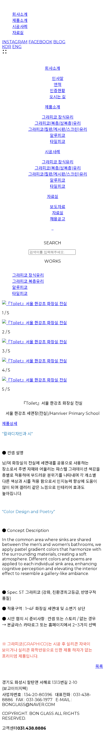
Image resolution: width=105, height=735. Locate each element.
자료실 (18, 32)
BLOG (59, 41)
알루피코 (57, 135)
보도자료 (57, 206)
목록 (99, 666)
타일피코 (57, 141)
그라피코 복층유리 (28, 281)
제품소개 (20, 20)
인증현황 (57, 90)
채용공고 (57, 219)
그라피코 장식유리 (57, 117)
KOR (6, 46)
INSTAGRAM (15, 41)
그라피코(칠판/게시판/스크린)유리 (57, 129)
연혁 (57, 84)
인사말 (57, 78)
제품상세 (9, 423)
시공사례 (20, 26)
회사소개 (20, 14)
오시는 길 (57, 96)
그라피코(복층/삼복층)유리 (58, 123)
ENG (17, 46)
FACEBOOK (40, 41)
